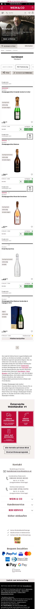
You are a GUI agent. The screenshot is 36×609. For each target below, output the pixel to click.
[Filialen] (33, 7)
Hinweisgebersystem (7, 594)
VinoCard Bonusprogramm (17, 452)
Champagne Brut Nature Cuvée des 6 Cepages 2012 (15, 302)
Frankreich (8, 50)
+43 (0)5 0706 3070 (18, 489)
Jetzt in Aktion (7, 67)
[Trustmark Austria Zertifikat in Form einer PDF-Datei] (17, 540)
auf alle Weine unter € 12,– (17, 1)
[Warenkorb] (32, 12)
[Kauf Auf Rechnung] (9, 435)
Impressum (29, 589)
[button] (2, 4)
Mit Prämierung (22, 67)
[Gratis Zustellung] (9, 419)
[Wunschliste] (29, 13)
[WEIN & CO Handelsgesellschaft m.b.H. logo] (17, 8)
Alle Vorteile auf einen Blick (17, 448)
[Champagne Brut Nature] (17, 160)
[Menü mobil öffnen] (2, 13)
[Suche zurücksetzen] (25, 12)
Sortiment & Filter (9, 46)
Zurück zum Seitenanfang (17, 580)
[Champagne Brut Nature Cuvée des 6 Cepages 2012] (17, 317)
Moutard (4, 90)
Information (29, 46)
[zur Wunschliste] (32, 122)
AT (26, 4)
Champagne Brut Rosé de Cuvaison (14, 196)
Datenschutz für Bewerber (9, 592)
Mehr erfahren (9, 39)
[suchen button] (7, 13)
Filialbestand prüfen (17, 338)
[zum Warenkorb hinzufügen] (28, 129)
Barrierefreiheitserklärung (12, 590)
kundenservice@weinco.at (19, 471)
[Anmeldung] (2, 8)
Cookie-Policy (21, 592)
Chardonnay (21, 371)
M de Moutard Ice (8, 249)
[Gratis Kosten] (26, 419)
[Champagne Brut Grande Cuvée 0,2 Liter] (17, 108)
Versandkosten (27, 585)
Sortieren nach (24, 73)
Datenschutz (25, 590)
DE (29, 4)
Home (2, 50)
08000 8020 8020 (18, 478)
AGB (2, 590)
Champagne (25, 365)
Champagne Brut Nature (10, 144)
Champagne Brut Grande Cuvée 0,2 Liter (16, 92)
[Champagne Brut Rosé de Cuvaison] (17, 213)
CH (33, 4)
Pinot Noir (25, 367)
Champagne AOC (6, 84)
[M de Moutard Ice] (17, 265)
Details (4, 129)
